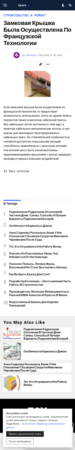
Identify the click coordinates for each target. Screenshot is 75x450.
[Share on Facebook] (26, 64)
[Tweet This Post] (33, 64)
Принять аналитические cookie (25, 434)
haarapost (31, 55)
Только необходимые (20, 441)
